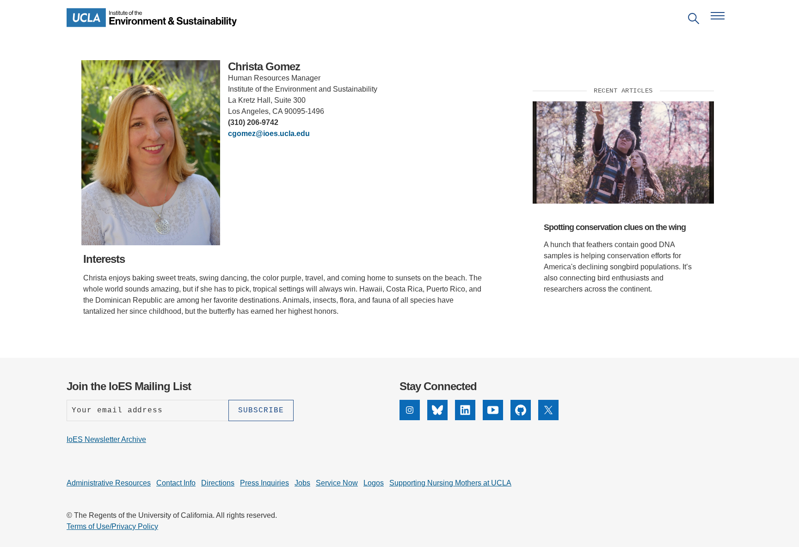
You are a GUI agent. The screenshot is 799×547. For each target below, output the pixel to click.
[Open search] (693, 20)
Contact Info (176, 483)
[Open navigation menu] (717, 15)
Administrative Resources (109, 483)
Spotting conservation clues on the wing (615, 227)
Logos (373, 483)
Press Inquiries (264, 483)
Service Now (337, 483)
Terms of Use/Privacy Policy (112, 526)
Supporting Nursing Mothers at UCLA (450, 483)
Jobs (302, 483)
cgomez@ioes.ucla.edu (269, 133)
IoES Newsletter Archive (106, 439)
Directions (217, 483)
